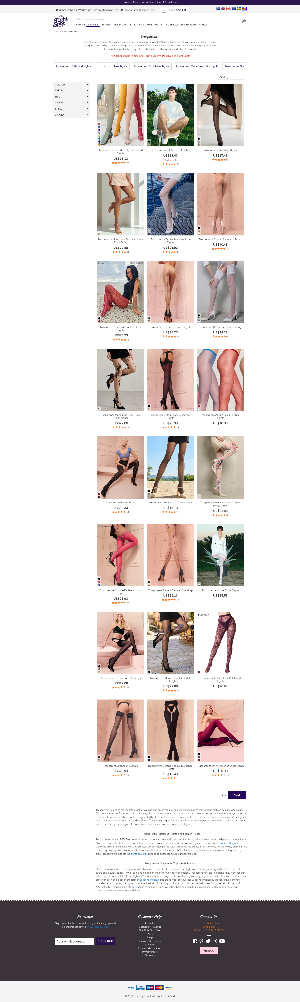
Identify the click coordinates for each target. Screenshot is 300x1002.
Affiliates (150, 944)
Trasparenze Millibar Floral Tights (171, 150)
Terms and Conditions (150, 948)
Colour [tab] (60, 84)
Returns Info (147, 10)
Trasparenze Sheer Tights (240, 66)
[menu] (157, 25)
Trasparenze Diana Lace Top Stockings (220, 327)
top (4, 984)
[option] (99, 124)
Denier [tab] (59, 102)
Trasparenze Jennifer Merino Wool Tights (220, 766)
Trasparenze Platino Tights (120, 502)
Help (150, 937)
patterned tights (229, 843)
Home (56, 31)
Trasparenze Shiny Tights (112, 66)
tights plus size (139, 854)
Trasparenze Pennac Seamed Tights (170, 327)
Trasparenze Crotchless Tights (151, 66)
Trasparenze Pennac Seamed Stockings (170, 590)
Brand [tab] (59, 115)
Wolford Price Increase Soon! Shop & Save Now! (150, 2)
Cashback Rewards (150, 927)
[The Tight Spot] (63, 21)
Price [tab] (58, 90)
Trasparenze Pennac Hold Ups (120, 766)
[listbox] (99, 134)
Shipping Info (110, 10)
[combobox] (93, 19)
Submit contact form (209, 923)
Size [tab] (57, 96)
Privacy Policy (150, 952)
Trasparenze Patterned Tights (73, 66)
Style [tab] (58, 108)
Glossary (150, 955)
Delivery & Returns (150, 941)
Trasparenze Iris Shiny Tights (220, 150)
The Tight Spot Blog (150, 930)
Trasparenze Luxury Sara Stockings (121, 678)
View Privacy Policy (98, 927)
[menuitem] (80, 24)
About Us (150, 923)
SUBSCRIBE (106, 941)
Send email (209, 927)
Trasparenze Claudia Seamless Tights (220, 239)
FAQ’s (150, 934)
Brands (63, 31)
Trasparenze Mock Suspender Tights (197, 66)
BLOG (210, 951)
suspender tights (149, 880)
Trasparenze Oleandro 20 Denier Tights (170, 502)
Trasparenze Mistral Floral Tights (220, 590)
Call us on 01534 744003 (209, 930)
